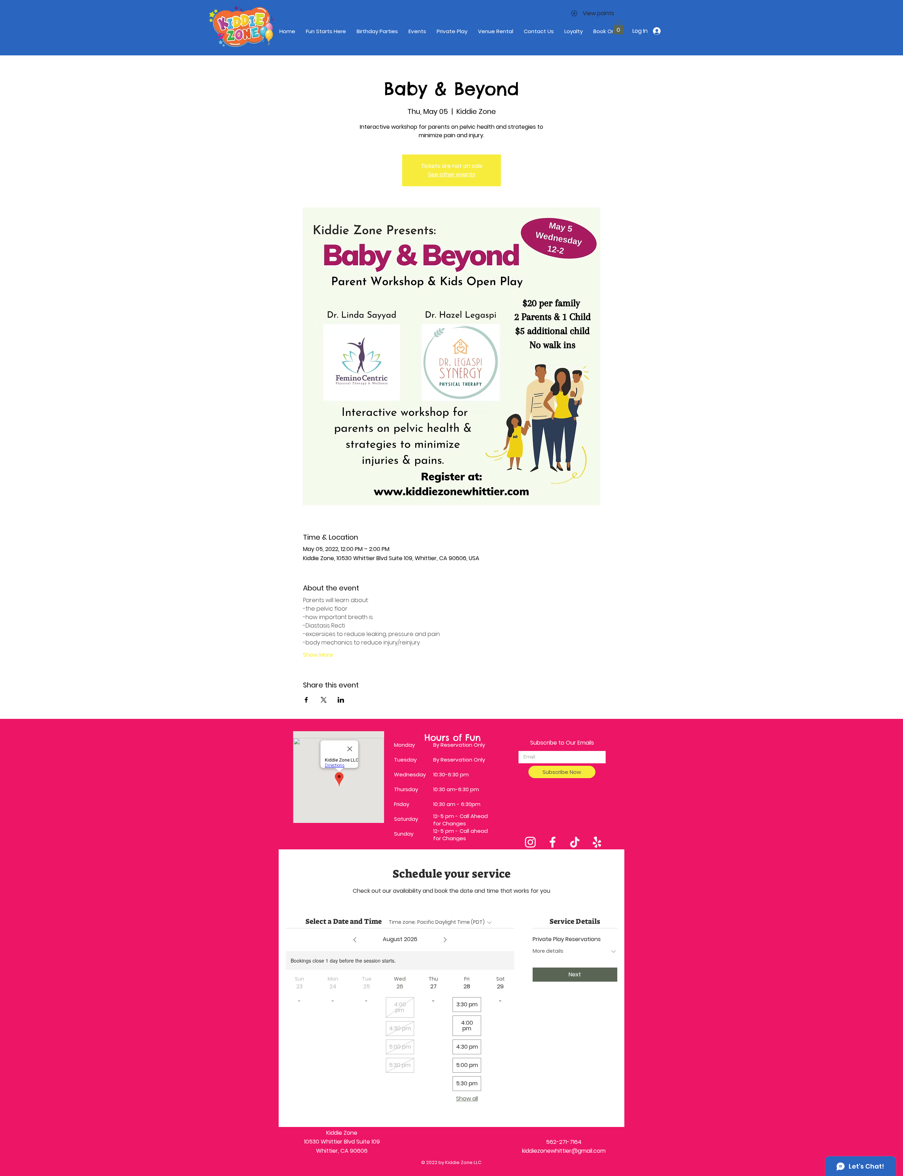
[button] (618, 27)
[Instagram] (530, 842)
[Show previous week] (355, 939)
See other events (451, 174)
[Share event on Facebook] (306, 700)
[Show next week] (445, 939)
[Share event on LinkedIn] (341, 700)
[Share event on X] (323, 700)
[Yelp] (597, 842)
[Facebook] (552, 842)
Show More (318, 655)
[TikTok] (575, 842)
